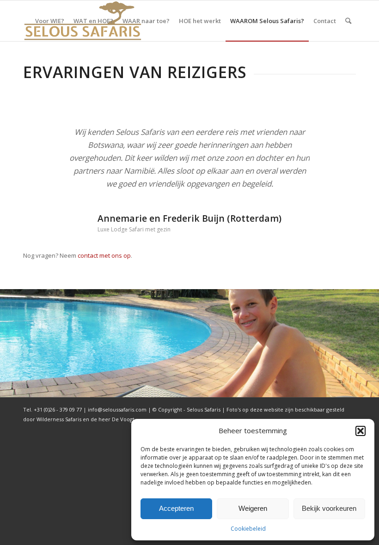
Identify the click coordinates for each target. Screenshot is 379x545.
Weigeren (252, 508)
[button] (360, 431)
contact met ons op (104, 255)
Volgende (335, 139)
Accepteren (176, 508)
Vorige (44, 139)
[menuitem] (50, 20)
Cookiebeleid (248, 529)
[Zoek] (348, 20)
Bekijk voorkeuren (329, 508)
